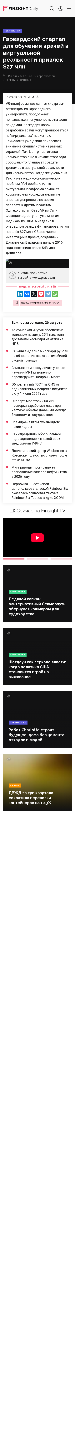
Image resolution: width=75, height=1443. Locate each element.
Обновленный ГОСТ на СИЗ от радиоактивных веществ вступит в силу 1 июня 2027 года (39, 388)
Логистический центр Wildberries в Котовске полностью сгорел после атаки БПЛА (39, 455)
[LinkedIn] (20, 294)
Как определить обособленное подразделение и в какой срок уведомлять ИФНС (36, 438)
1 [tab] (14, 559)
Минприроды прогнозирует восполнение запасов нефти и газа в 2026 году (39, 471)
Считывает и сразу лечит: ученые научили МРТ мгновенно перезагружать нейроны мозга (38, 372)
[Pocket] (41, 294)
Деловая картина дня (20, 8)
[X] (34, 294)
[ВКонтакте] (27, 294)
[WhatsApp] (55, 294)
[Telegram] (48, 294)
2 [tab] (37, 559)
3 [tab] (61, 559)
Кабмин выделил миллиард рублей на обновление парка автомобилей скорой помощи (40, 355)
